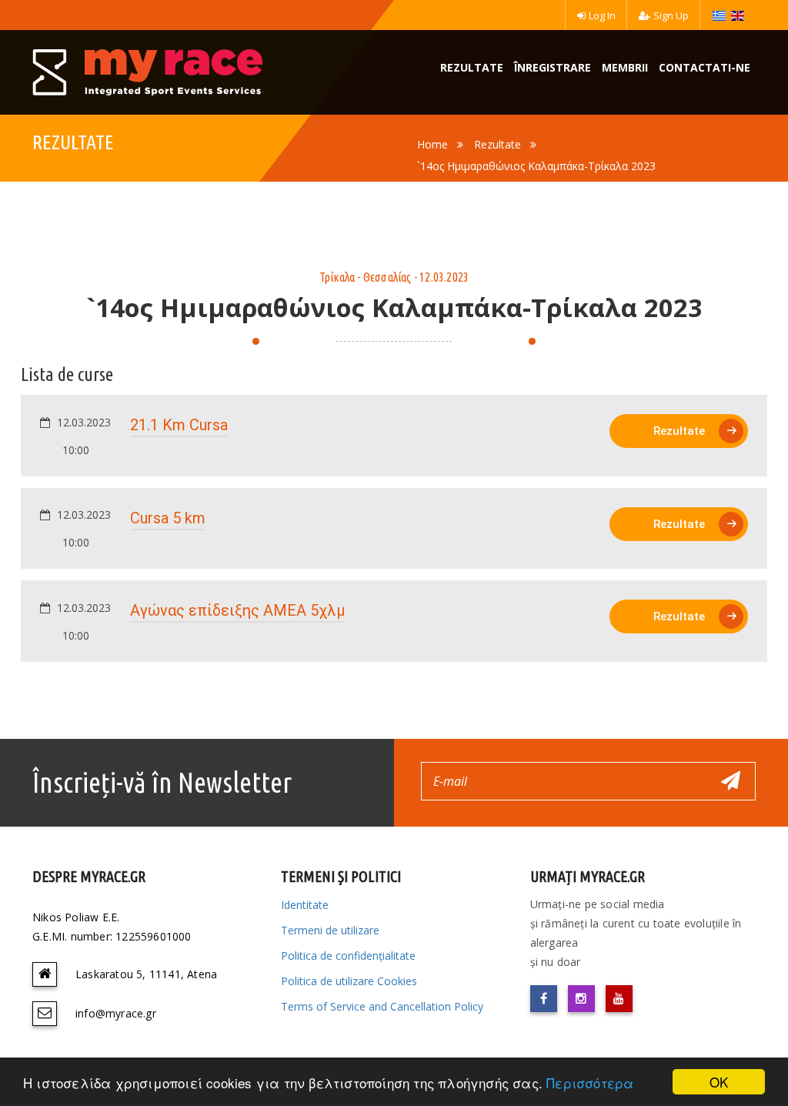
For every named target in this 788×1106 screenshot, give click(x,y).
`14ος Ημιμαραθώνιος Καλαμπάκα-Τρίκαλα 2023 (536, 166)
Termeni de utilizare (330, 930)
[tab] (394, 435)
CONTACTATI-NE (704, 67)
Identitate (305, 904)
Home (432, 144)
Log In (602, 15)
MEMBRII (625, 67)
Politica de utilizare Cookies (349, 981)
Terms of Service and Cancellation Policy (382, 1006)
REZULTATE (471, 67)
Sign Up (671, 15)
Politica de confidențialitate (348, 955)
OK (719, 1081)
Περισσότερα (589, 1082)
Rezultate (497, 144)
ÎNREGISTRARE (552, 67)
